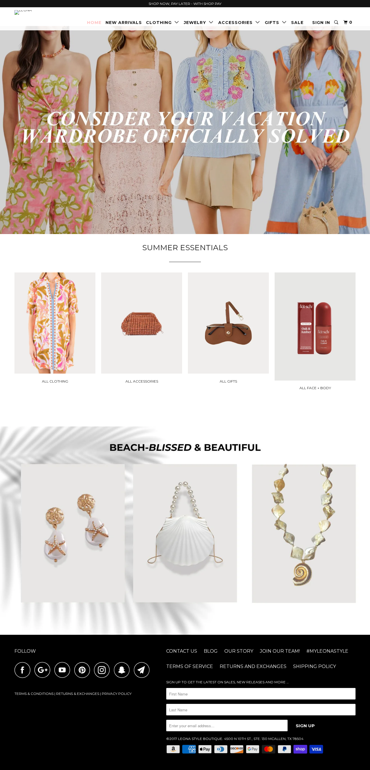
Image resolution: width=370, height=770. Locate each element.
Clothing (160, 22)
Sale (297, 22)
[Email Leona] (143, 670)
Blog (211, 651)
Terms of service (189, 666)
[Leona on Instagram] (103, 670)
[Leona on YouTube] (63, 670)
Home (94, 22)
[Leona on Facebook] (24, 670)
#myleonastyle (327, 651)
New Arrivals (124, 22)
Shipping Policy (314, 666)
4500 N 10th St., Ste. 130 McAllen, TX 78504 (264, 738)
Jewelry (196, 22)
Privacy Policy (117, 693)
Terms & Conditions (33, 693)
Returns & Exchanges (77, 693)
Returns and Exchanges (253, 666)
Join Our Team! (280, 651)
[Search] (337, 22)
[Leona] (44, 12)
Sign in (321, 22)
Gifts (273, 22)
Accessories (237, 22)
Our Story (238, 651)
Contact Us (181, 651)
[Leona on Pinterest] (83, 670)
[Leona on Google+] (43, 670)
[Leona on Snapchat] (123, 670)
